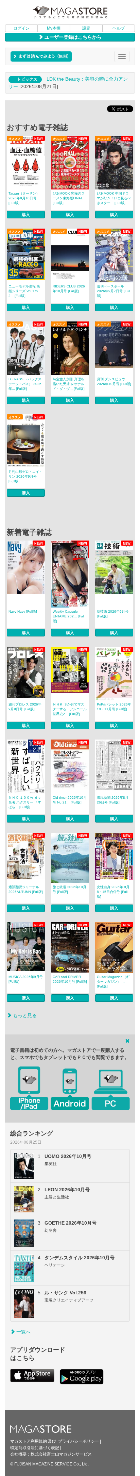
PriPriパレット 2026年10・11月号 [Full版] (114, 706)
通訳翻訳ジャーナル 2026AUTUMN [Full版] (25, 889)
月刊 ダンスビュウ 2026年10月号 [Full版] (114, 381)
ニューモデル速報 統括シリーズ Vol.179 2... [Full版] (24, 291)
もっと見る (24, 1015)
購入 (26, 214)
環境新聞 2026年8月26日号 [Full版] (112, 800)
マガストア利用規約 (28, 1441)
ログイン (21, 28)
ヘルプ (118, 28)
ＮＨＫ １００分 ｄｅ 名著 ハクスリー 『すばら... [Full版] (24, 802)
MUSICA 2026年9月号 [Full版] (25, 979)
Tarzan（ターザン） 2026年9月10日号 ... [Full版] (24, 198)
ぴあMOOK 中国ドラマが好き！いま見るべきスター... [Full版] (114, 198)
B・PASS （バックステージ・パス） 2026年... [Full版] (24, 384)
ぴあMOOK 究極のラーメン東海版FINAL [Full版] (69, 198)
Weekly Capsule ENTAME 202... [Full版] (68, 616)
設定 (86, 28)
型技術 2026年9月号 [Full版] (112, 614)
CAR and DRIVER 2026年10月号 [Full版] (70, 979)
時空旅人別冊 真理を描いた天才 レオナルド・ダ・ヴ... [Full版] (69, 384)
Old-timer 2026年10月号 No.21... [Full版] (70, 800)
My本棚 (53, 28)
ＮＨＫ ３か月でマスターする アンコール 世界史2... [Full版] (70, 709)
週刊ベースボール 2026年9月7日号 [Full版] (113, 291)
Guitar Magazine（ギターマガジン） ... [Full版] (113, 981)
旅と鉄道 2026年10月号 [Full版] (69, 889)
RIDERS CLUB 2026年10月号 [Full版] (69, 288)
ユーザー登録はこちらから (72, 37)
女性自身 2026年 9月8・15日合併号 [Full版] (113, 891)
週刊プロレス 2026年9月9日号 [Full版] (24, 706)
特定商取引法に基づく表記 (34, 1447)
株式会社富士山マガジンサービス (61, 1454)
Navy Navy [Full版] (22, 611)
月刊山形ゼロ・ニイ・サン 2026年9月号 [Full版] (25, 476)
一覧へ (23, 1331)
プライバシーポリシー (78, 1441)
